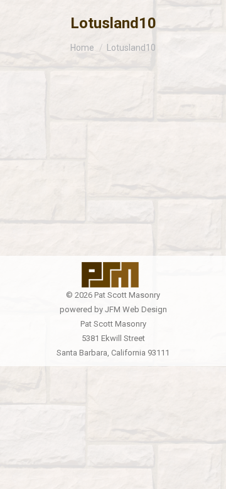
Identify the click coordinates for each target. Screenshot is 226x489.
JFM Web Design (136, 309)
